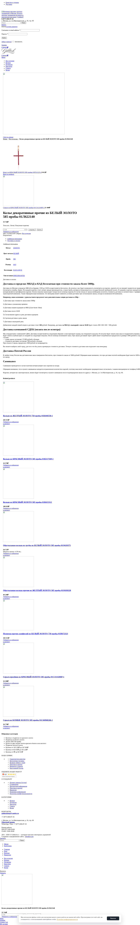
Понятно (113, 918)
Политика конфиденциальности (67, 919)
